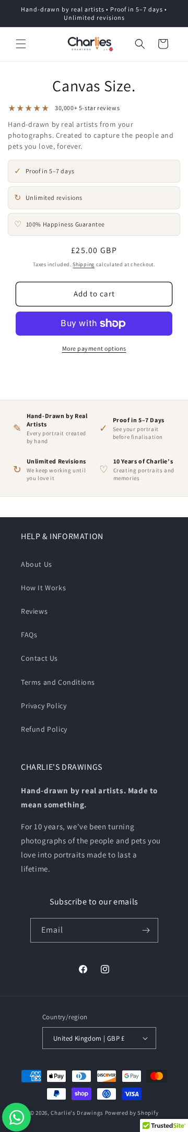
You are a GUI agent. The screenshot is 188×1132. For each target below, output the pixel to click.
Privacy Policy (43, 705)
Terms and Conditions (58, 682)
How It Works (43, 587)
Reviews (34, 611)
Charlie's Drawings (77, 1112)
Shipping (84, 264)
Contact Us (39, 658)
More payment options (94, 348)
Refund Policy (44, 729)
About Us (36, 564)
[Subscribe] (146, 930)
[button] (20, 43)
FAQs (29, 634)
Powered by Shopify (132, 1112)
